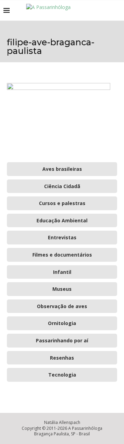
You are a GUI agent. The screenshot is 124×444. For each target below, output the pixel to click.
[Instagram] (99, 10)
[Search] (117, 10)
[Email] (106, 10)
